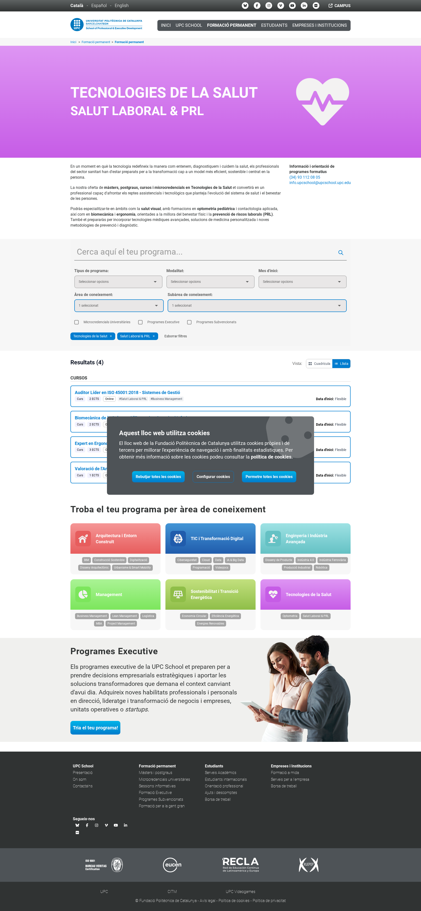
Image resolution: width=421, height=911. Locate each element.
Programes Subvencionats (161, 799)
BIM (86, 560)
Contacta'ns (83, 786)
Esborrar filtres (175, 336)
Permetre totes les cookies (269, 476)
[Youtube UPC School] (292, 5)
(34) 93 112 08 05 (304, 177)
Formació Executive (155, 792)
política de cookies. (272, 457)
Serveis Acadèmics (220, 772)
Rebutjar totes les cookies (158, 476)
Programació (201, 567)
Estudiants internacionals (226, 779)
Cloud (206, 560)
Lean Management (124, 616)
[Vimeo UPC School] (281, 5)
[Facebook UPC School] (257, 5)
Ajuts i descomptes (221, 792)
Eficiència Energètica (225, 616)
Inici (166, 25)
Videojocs (221, 567)
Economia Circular (194, 616)
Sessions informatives (157, 786)
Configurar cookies (213, 476)
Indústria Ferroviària (332, 560)
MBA (99, 623)
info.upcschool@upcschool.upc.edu (320, 182)
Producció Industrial (297, 567)
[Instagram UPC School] (269, 5)
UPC (104, 891)
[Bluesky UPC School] (245, 5)
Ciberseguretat (187, 560)
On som (79, 779)
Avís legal (207, 900)
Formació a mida (285, 772)
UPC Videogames (240, 891)
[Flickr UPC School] (316, 5)
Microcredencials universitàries (164, 779)
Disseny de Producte (278, 560)
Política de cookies (234, 900)
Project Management (121, 623)
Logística (148, 616)
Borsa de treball (218, 799)
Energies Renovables (210, 623)
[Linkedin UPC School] (304, 5)
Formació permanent (96, 42)
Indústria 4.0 (305, 560)
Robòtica (321, 567)
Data (218, 560)
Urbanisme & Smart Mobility (132, 567)
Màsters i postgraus (155, 772)
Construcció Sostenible (109, 560)
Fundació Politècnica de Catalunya (168, 900)
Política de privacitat (269, 900)
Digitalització (138, 560)
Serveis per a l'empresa (290, 779)
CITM (172, 891)
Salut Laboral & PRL (316, 616)
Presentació (83, 772)
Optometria (290, 616)
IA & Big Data (235, 560)
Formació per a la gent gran (162, 806)
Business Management (92, 616)
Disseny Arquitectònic (94, 567)
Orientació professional (224, 786)
